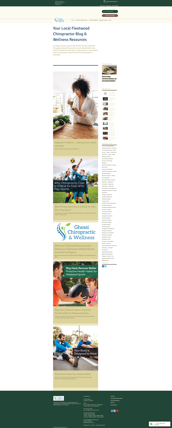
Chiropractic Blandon (106, 199)
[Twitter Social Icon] (114, 411)
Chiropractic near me (106, 213)
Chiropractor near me (106, 239)
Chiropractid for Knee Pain (107, 216)
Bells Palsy (104, 163)
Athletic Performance (106, 156)
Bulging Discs (110, 182)
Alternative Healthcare (106, 148)
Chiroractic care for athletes (107, 241)
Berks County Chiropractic (107, 169)
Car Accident (104, 184)
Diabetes (109, 256)
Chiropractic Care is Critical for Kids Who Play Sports (109, 203)
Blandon (115, 171)
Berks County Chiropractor (107, 171)
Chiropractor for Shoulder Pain (108, 228)
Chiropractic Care (105, 201)
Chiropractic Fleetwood (106, 205)
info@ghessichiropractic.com (92, 410)
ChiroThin (115, 190)
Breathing (113, 179)
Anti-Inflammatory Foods (107, 150)
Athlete (113, 154)
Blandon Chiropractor (106, 173)
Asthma (109, 154)
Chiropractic (104, 192)
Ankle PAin (114, 148)
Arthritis (108, 152)
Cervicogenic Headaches (107, 190)
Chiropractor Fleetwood (106, 220)
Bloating (113, 175)
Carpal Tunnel (110, 184)
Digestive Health (105, 260)
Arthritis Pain (104, 154)
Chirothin (104, 243)
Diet (112, 256)
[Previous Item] (104, 70)
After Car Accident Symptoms (108, 146)
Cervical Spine (105, 188)
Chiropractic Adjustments (107, 196)
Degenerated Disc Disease (107, 252)
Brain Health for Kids (106, 179)
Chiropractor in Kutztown (107, 235)
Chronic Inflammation (106, 245)
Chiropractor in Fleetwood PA (108, 232)
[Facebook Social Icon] (112, 411)
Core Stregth (110, 247)
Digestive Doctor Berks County (108, 258)
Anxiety (114, 150)
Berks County (104, 167)
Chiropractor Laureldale (106, 222)
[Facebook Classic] (103, 266)
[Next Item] (114, 70)
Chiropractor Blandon (106, 218)
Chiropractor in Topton (106, 237)
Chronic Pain (114, 245)
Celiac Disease (105, 186)
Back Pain (104, 160)
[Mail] (104, 1)
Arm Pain (104, 152)
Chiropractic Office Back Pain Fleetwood (109, 207)
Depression (104, 256)
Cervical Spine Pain (112, 188)
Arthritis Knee (113, 152)
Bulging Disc (104, 182)
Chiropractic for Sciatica (107, 211)
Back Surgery (109, 160)
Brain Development (106, 177)
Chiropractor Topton (106, 226)
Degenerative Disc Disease (107, 254)
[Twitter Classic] (105, 266)
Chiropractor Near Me (106, 224)
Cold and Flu (104, 247)
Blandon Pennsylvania (106, 175)
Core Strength (105, 249)
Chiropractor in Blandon (107, 230)
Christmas (109, 243)
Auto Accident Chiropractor (107, 158)
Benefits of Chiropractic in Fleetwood (109, 165)
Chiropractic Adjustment (107, 194)
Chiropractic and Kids (106, 209)
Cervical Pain (111, 186)
